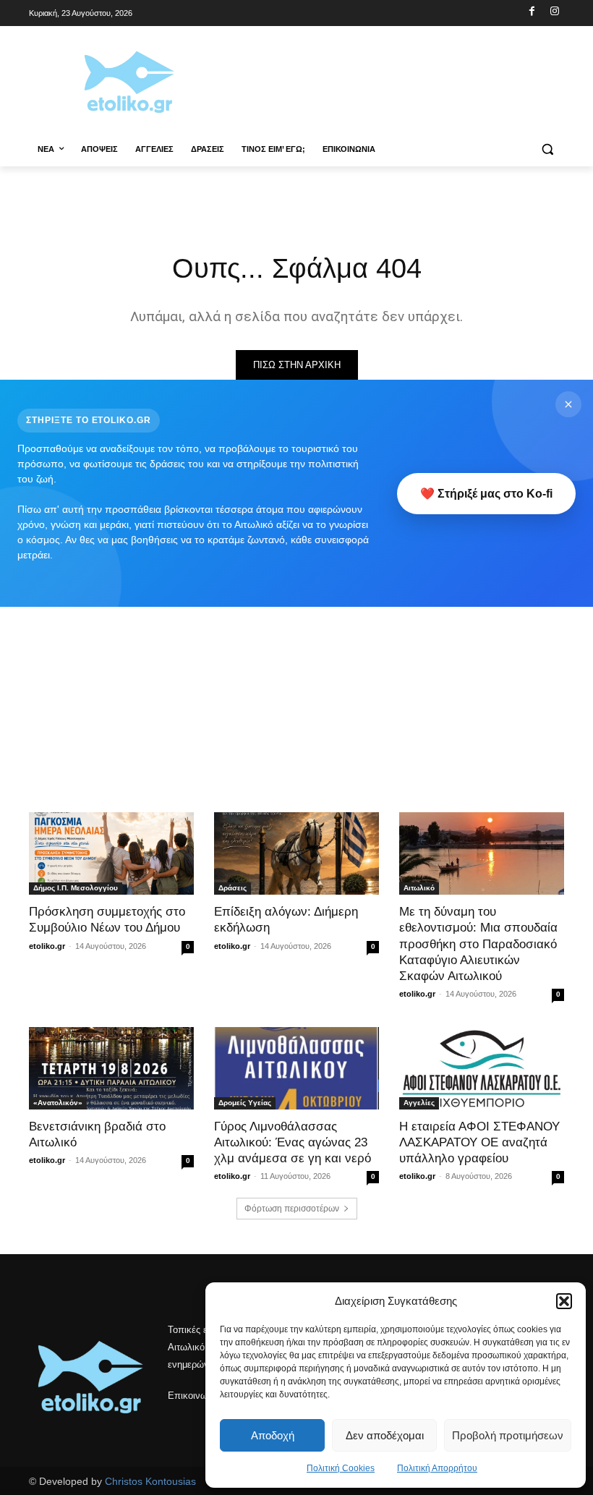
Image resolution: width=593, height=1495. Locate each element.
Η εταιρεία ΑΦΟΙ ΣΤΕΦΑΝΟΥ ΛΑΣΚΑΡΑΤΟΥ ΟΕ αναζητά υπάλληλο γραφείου (479, 1142)
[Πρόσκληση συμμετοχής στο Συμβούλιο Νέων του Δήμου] (111, 853)
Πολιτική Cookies (341, 1468)
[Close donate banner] (568, 404)
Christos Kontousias (150, 1481)
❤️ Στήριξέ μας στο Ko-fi (486, 493)
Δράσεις (232, 888)
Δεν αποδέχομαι (385, 1435)
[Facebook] (532, 12)
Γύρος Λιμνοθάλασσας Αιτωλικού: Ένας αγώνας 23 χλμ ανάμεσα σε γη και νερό (292, 1142)
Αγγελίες (419, 1103)
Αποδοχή (272, 1435)
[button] (564, 1301)
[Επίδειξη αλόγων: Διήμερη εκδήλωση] (296, 853)
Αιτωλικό (419, 888)
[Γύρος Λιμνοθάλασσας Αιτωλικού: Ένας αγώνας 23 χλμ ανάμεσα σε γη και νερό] (296, 1068)
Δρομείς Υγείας (244, 1103)
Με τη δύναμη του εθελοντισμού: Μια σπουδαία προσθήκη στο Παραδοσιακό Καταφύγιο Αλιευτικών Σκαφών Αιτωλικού (478, 943)
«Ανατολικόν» (57, 1103)
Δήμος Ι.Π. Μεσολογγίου (75, 888)
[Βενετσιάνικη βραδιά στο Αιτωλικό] (111, 1068)
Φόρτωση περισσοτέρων (291, 1209)
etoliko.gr (47, 946)
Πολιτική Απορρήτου (437, 1468)
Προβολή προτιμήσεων (507, 1435)
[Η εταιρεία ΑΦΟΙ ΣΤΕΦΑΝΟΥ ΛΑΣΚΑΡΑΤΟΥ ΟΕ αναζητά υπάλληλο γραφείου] (481, 1068)
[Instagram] (554, 12)
